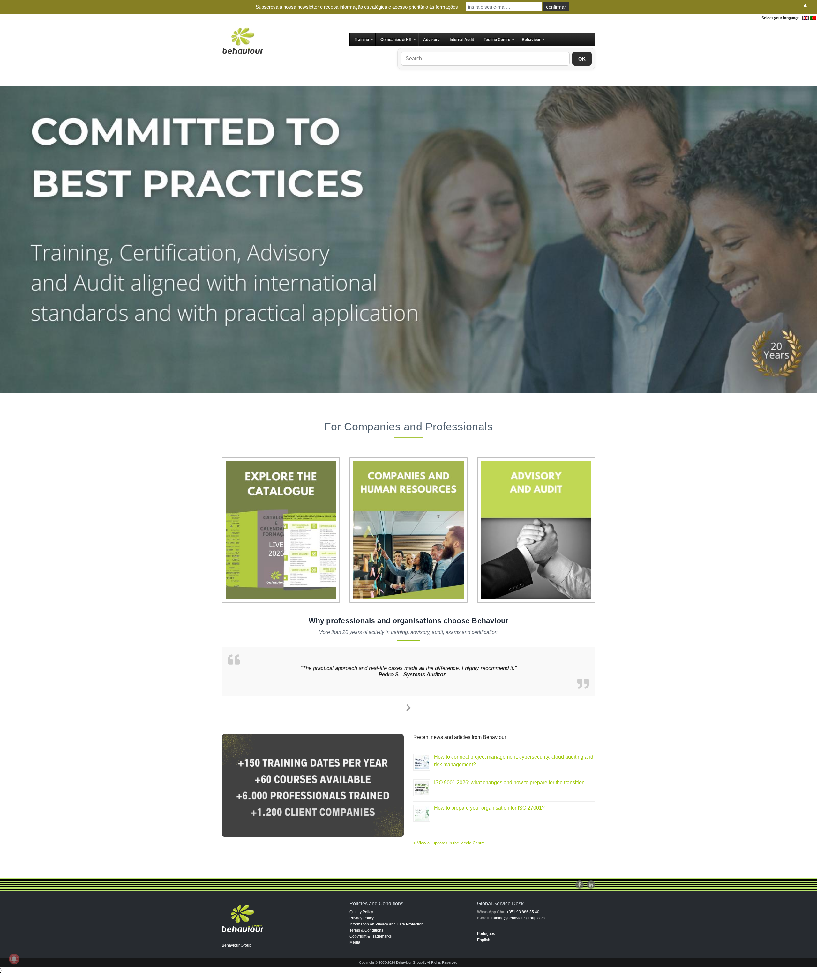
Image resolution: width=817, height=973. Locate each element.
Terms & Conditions (366, 930)
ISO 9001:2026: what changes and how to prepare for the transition (509, 782)
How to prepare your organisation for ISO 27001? (489, 808)
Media (354, 942)
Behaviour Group (236, 945)
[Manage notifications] (14, 959)
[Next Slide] (408, 706)
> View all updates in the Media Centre (449, 843)
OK (582, 59)
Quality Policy (361, 912)
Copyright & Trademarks (370, 936)
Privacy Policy (361, 918)
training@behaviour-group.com (518, 918)
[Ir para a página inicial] (242, 40)
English (483, 940)
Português (486, 934)
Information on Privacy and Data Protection (386, 924)
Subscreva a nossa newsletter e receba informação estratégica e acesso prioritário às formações (357, 7)
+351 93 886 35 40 (522, 912)
